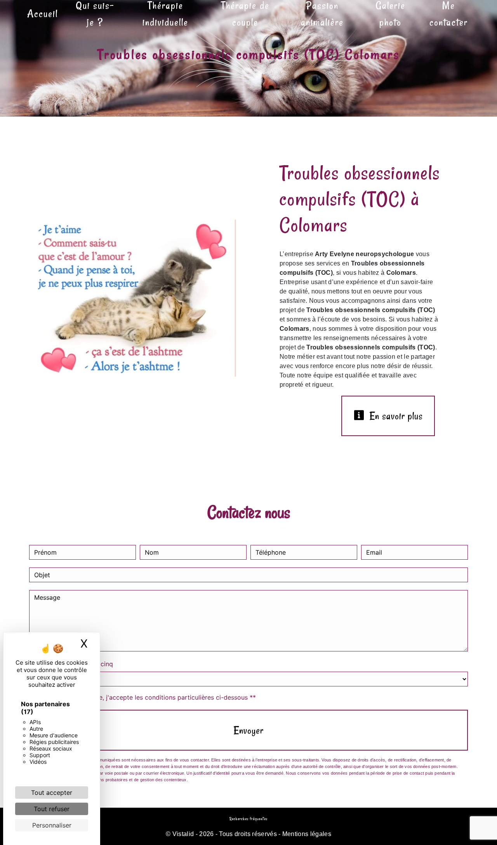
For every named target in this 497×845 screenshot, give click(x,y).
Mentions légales (306, 834)
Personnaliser (51, 825)
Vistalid (183, 834)
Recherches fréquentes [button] (248, 819)
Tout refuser (52, 809)
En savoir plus (395, 415)
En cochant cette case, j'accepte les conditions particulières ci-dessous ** (146, 697)
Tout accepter (51, 792)
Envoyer (249, 730)
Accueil (42, 13)
